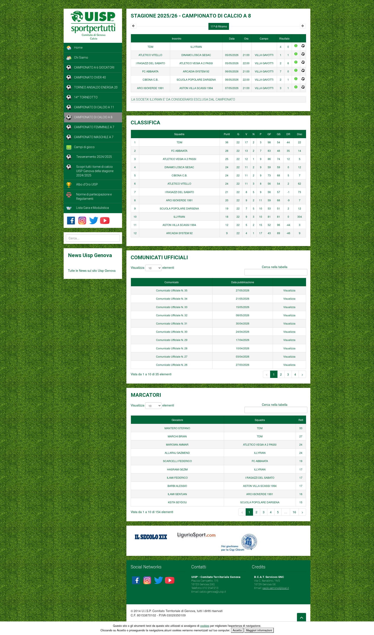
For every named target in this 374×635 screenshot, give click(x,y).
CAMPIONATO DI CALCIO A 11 (94, 107)
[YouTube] (105, 220)
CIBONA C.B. (150, 79)
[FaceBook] (71, 220)
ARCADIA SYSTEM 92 (196, 71)
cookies (204, 626)
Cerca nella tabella (274, 267)
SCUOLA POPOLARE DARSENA (196, 79)
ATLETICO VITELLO (150, 55)
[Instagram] (82, 220)
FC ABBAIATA (150, 71)
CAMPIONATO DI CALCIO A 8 (93, 117)
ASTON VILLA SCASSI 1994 (196, 88)
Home (78, 47)
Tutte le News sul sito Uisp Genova (92, 270)
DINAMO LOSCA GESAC (196, 55)
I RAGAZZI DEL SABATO (150, 63)
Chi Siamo (81, 57)
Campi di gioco (84, 147)
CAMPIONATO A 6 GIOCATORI (94, 67)
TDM (150, 46)
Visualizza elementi (152, 267)
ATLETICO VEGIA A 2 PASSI (196, 63)
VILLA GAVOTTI (264, 55)
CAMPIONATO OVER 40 (90, 77)
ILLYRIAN (196, 46)
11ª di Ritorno (219, 26)
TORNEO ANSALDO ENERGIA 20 (96, 87)
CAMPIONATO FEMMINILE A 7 (94, 127)
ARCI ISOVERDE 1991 (150, 88)
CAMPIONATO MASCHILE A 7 (93, 137)
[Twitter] (93, 220)
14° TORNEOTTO (86, 97)
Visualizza (289, 290)
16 (294, 512)
